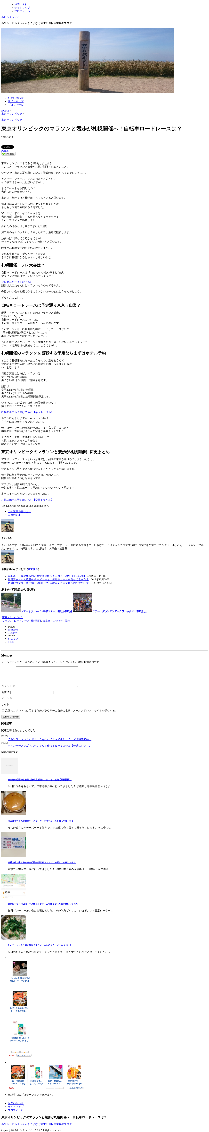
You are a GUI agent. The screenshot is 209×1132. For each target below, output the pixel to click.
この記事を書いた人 (19, 511)
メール (6, 698)
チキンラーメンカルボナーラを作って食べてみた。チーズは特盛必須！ (49, 739)
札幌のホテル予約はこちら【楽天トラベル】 (27, 412)
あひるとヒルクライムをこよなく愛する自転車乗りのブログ (36, 1124)
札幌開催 (36, 620)
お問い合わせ (22, 4)
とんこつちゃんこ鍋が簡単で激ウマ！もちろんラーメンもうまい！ (40, 945)
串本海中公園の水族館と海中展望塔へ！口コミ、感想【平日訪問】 (47, 576)
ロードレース (22, 620)
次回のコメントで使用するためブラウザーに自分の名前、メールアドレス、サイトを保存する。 (61, 710)
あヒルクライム (10, 17)
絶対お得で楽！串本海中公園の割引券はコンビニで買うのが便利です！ (49, 582)
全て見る (33, 569)
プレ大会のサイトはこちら (17, 282)
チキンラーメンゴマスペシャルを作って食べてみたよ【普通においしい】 (51, 745)
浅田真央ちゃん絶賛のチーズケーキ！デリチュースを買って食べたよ (48, 579)
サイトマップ (22, 7)
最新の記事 (14, 514)
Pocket (4, 150)
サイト (5, 704)
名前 (5, 692)
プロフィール (22, 11)
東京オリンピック (12, 617)
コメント (8, 686)
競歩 (67, 620)
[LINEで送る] (8, 154)
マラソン (7, 620)
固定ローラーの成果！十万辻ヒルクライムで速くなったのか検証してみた (43, 904)
